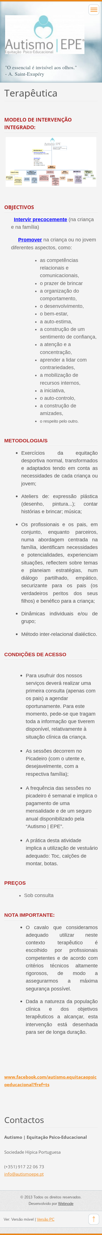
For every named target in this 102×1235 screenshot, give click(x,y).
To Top (93, 1219)
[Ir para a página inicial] (51, 39)
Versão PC (45, 1219)
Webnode (65, 1204)
